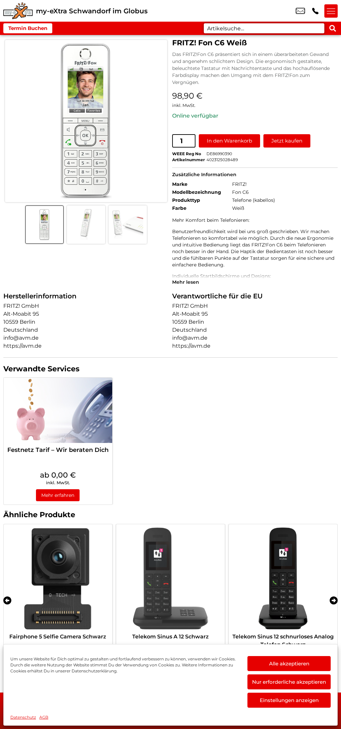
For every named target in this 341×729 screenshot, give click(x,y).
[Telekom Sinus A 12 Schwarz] (170, 578)
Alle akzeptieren (289, 663)
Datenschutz (23, 717)
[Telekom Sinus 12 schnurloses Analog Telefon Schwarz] (283, 578)
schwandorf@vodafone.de (300, 11)
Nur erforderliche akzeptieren (289, 682)
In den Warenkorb (229, 141)
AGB (43, 717)
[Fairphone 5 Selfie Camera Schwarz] (58, 578)
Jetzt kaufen (286, 141)
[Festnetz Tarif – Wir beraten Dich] (58, 410)
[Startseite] (18, 11)
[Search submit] (333, 28)
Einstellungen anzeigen (289, 700)
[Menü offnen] (331, 11)
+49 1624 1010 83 (315, 11)
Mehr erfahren (57, 495)
